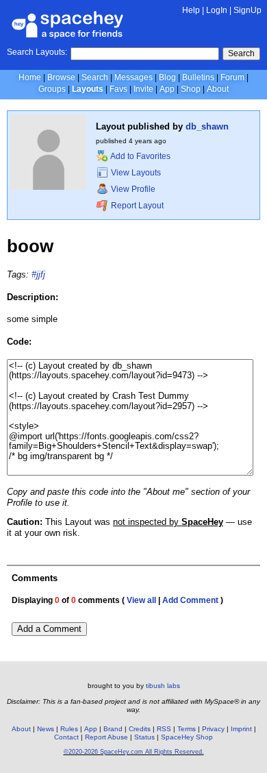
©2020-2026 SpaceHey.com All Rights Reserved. (134, 751)
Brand (113, 729)
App (167, 89)
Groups (52, 89)
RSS (164, 729)
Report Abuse (106, 737)
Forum (232, 77)
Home (29, 77)
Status (144, 737)
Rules (69, 729)
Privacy (213, 729)
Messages (133, 77)
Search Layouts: (37, 52)
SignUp (247, 10)
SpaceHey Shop (187, 737)
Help (191, 10)
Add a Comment (49, 629)
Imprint (241, 729)
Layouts (87, 89)
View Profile (132, 189)
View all (141, 600)
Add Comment (190, 600)
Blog (167, 77)
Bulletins (198, 77)
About (218, 89)
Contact (66, 737)
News (45, 729)
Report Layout (136, 205)
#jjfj (38, 274)
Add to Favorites (139, 156)
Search (241, 53)
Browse (61, 77)
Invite (143, 89)
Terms (186, 729)
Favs (118, 89)
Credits (140, 729)
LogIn (216, 10)
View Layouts (135, 172)
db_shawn (207, 126)
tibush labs (163, 685)
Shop (191, 89)
